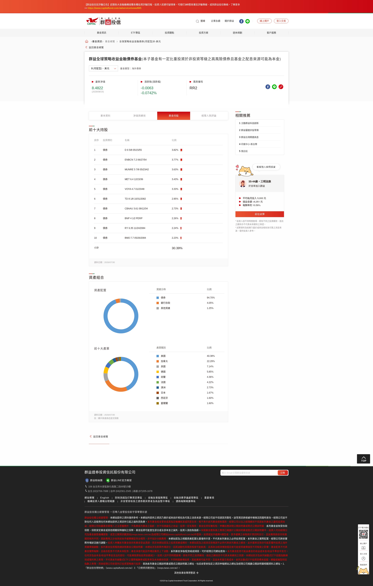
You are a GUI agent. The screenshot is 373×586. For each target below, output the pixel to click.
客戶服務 (271, 32)
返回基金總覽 (96, 47)
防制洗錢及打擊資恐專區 (128, 497)
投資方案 (203, 32)
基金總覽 (110, 41)
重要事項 (209, 497)
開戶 (264, 21)
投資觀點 (169, 32)
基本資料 (105, 115)
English (104, 497)
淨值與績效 (139, 115)
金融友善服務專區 (158, 497)
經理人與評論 (209, 115)
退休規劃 (237, 32)
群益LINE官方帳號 (121, 480)
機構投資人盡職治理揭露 (101, 501)
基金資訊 (101, 32)
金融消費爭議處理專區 (186, 497)
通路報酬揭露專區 (186, 501)
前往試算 (260, 214)
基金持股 (174, 115)
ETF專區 (135, 32)
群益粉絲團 (96, 480)
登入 (281, 21)
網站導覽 (89, 497)
